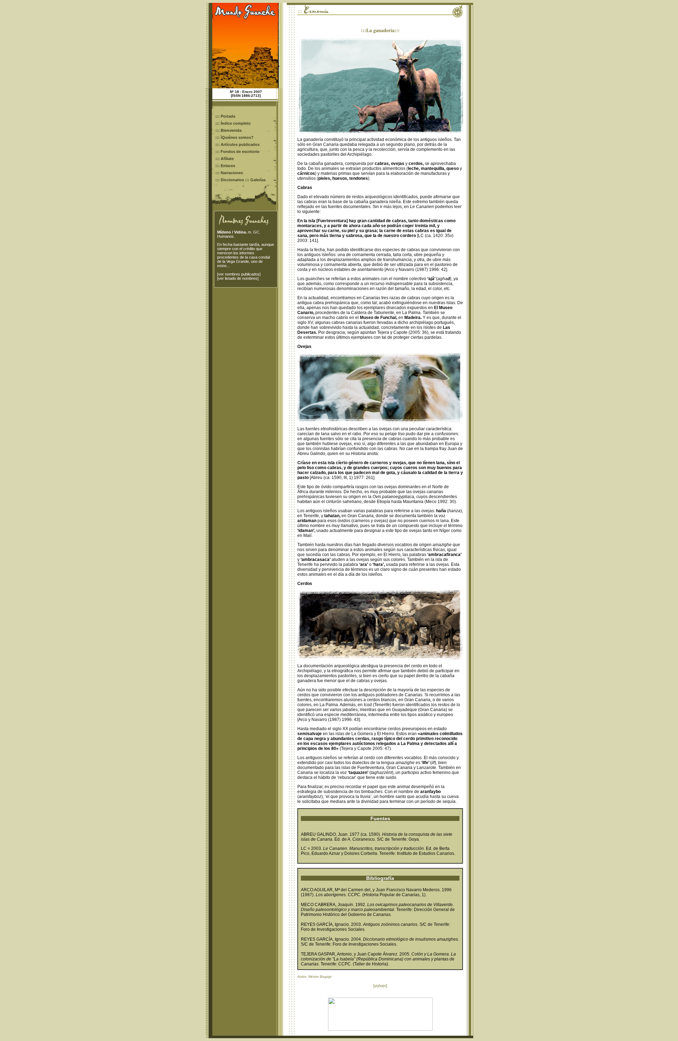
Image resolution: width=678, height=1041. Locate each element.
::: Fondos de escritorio (237, 151)
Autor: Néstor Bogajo (314, 976)
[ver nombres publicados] (239, 274)
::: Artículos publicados (237, 144)
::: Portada (225, 116)
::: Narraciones (229, 173)
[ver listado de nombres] (237, 278)
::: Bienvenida (228, 130)
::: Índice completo (233, 123)
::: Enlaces (225, 166)
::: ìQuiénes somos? (234, 137)
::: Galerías (255, 180)
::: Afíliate (224, 158)
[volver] (380, 985)
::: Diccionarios (229, 180)
